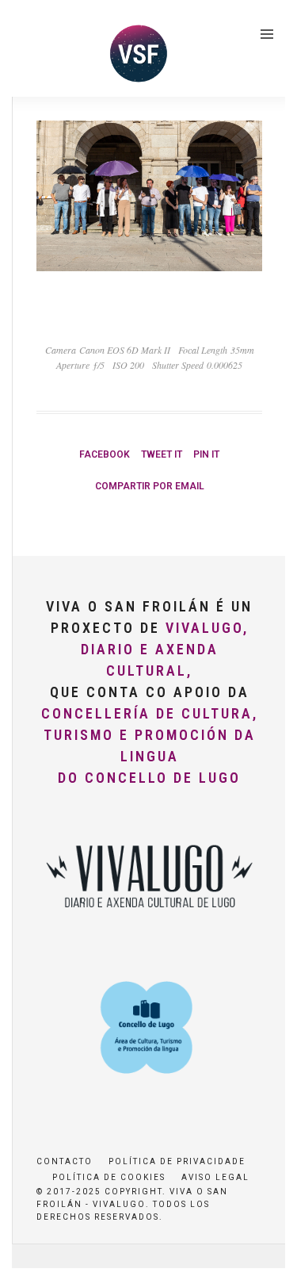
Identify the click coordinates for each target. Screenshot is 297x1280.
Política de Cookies (109, 1177)
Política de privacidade (177, 1161)
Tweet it (161, 454)
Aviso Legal (215, 1177)
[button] (33, 50)
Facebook (104, 454)
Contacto (64, 1161)
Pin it (206, 454)
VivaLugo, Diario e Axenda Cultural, (165, 649)
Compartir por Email (149, 486)
